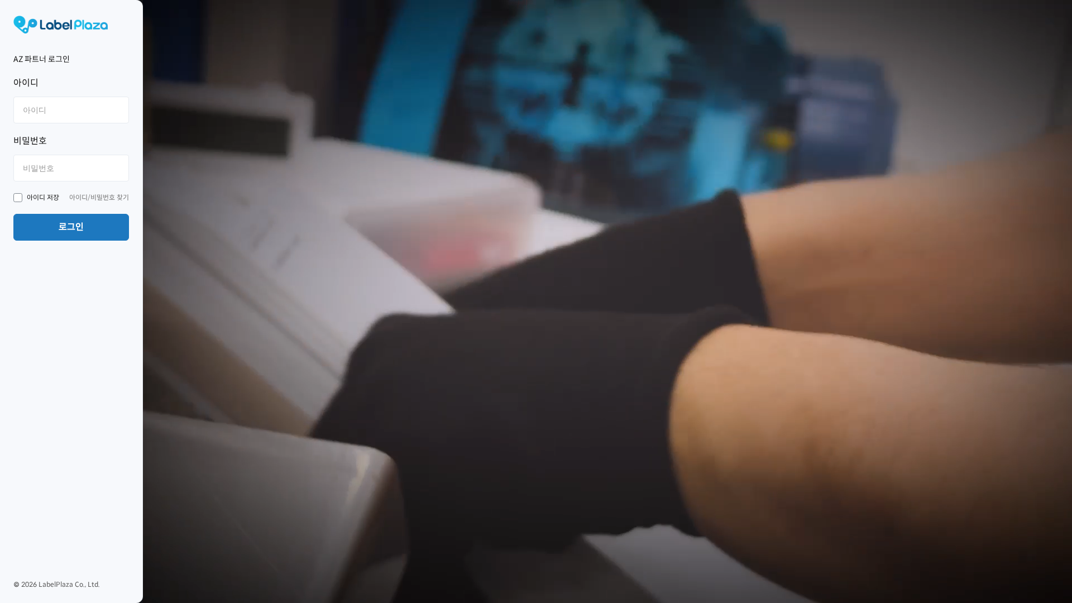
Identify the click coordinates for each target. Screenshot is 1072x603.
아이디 (26, 83)
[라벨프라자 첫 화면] (71, 24)
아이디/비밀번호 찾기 (99, 197)
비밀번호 (30, 141)
